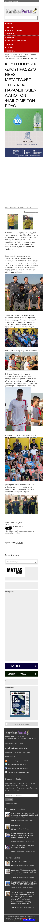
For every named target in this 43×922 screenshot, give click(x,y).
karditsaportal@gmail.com (20, 748)
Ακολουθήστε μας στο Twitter (17, 764)
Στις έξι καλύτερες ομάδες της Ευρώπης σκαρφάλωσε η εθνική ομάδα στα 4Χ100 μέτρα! (22, 835)
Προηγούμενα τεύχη (11, 803)
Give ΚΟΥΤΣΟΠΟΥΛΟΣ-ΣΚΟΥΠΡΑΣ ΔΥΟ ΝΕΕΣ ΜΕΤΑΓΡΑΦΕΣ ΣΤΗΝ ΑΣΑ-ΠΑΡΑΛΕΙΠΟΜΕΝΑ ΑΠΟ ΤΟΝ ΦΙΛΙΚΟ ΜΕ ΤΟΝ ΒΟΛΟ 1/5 (6, 524)
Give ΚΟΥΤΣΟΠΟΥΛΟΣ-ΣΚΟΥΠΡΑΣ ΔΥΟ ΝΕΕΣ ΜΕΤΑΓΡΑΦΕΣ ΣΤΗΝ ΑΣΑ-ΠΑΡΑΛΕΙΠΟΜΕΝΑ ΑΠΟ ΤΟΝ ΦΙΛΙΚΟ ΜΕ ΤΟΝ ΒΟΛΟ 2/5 (8, 524)
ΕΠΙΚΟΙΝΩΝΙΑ (11, 51)
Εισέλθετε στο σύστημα (14, 531)
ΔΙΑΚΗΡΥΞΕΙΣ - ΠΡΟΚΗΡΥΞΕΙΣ (16, 41)
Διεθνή (13, 887)
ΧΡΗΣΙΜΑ (10, 48)
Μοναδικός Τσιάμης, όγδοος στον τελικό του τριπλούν (22, 847)
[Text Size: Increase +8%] (8, 547)
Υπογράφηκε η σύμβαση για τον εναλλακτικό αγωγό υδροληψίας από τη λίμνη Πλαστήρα (24, 815)
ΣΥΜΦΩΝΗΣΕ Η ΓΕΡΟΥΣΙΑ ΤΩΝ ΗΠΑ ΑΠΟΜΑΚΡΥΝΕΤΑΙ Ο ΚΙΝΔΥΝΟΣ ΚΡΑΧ (24, 883)
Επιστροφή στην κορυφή (21, 724)
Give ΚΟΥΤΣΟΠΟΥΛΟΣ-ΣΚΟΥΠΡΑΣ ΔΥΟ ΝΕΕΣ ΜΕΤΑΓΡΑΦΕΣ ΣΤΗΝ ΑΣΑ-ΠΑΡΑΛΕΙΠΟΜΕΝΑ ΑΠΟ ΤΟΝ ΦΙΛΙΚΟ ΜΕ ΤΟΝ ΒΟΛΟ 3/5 (10, 524)
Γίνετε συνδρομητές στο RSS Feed (19, 761)
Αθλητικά (14, 54)
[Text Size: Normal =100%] (8, 551)
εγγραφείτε (27, 531)
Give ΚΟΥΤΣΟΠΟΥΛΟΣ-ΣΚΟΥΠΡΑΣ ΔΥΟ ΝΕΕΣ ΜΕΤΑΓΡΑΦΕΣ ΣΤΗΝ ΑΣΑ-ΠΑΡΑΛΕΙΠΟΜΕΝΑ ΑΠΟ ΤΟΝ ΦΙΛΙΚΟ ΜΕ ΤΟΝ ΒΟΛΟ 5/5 (13, 524)
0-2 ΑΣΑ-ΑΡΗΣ (16, 825)
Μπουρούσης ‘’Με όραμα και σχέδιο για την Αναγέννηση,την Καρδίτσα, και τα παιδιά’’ (23, 872)
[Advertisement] (21, 181)
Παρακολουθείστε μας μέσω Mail (18, 772)
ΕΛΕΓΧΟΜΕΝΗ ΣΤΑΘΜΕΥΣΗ (20, 862)
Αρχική (7, 54)
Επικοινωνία (32, 918)
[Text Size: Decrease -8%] (8, 549)
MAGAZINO (10, 34)
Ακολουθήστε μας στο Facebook (18, 768)
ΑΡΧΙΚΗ (9, 24)
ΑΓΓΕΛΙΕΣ (10, 44)
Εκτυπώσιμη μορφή (31, 212)
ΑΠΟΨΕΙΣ (10, 27)
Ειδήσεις (13, 820)
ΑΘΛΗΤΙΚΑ (10, 37)
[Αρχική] (21, 10)
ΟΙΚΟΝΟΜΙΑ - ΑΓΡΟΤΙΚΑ (14, 30)
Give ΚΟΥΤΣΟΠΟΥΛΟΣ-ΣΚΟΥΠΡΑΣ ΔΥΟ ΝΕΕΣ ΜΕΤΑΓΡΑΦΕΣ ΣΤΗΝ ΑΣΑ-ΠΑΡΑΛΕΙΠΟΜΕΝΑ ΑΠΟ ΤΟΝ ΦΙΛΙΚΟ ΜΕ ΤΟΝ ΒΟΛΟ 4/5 (11, 524)
